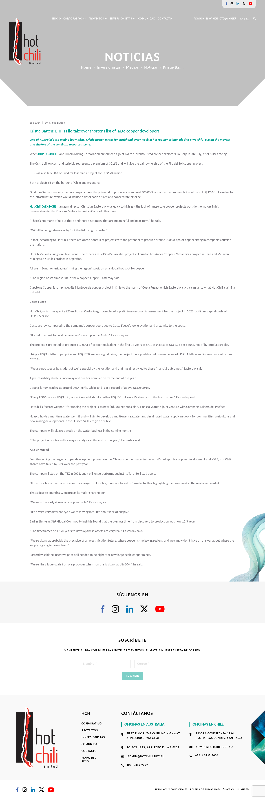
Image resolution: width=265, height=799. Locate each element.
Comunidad (146, 19)
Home (86, 68)
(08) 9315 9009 (137, 765)
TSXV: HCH (212, 19)
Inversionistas (121, 19)
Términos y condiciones (171, 789)
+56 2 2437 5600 (206, 755)
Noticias (151, 68)
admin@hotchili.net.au (146, 756)
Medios (132, 68)
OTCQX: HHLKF (228, 19)
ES (247, 19)
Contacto (165, 19)
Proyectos (97, 19)
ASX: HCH (199, 19)
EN (241, 19)
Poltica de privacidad (205, 789)
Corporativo (73, 19)
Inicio (56, 19)
